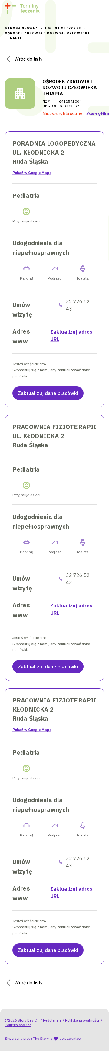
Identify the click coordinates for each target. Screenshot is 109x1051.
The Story (41, 1038)
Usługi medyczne (63, 28)
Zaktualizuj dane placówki (48, 393)
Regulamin (52, 1020)
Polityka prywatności (82, 1020)
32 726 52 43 (78, 305)
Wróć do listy (29, 59)
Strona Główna (21, 28)
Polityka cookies (18, 1024)
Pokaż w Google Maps (31, 172)
